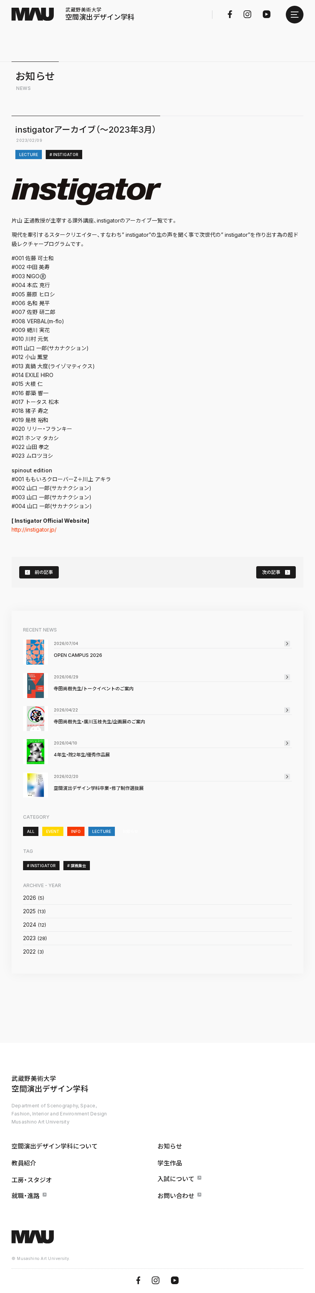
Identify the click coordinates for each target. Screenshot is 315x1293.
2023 (29, 938)
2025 (29, 911)
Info (76, 831)
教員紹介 (24, 1163)
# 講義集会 (76, 865)
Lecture (28, 154)
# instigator (64, 154)
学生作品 (170, 1163)
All (31, 831)
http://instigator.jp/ (34, 529)
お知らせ (130, 831)
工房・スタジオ (32, 1180)
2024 (29, 924)
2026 (29, 897)
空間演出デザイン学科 (99, 14)
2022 (29, 951)
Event (53, 831)
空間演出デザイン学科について (55, 1146)
